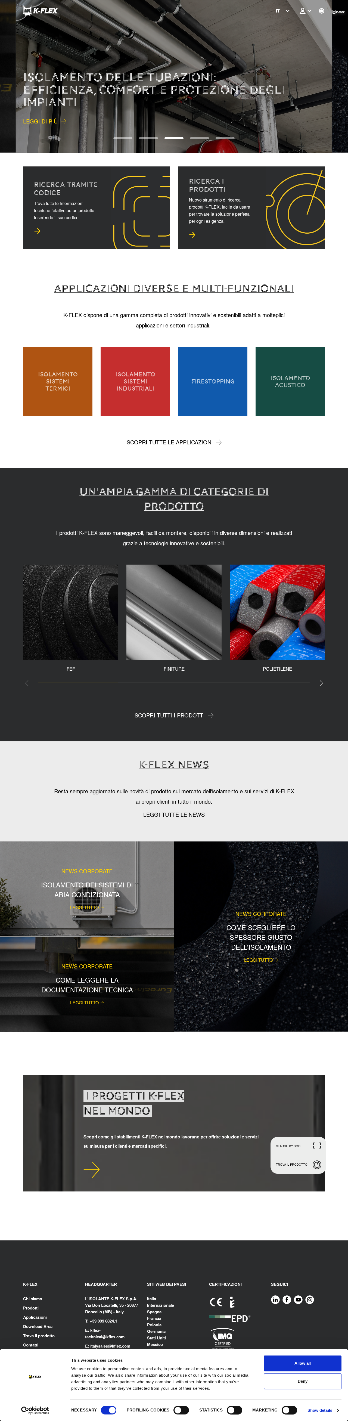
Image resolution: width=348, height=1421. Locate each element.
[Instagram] (309, 1299)
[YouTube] (298, 1299)
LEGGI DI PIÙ (40, 121)
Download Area (37, 1326)
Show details (319, 1410)
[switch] (181, 1410)
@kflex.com (113, 1337)
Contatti (30, 1345)
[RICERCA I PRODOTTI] (192, 234)
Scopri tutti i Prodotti (170, 715)
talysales (99, 1346)
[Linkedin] (275, 1299)
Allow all (302, 1363)
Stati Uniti (156, 1338)
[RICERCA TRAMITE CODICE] (37, 231)
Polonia (154, 1325)
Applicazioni (35, 1317)
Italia (151, 1299)
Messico (155, 1344)
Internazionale (160, 1305)
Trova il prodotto (39, 1336)
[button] (15, 76)
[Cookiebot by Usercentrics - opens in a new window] (35, 1410)
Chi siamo (32, 1299)
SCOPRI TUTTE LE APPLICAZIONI (170, 442)
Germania (156, 1331)
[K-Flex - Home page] (50, 10)
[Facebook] (286, 1299)
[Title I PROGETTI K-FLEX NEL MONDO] (91, 1170)
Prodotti (31, 1308)
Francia (154, 1318)
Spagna (154, 1312)
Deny (302, 1381)
